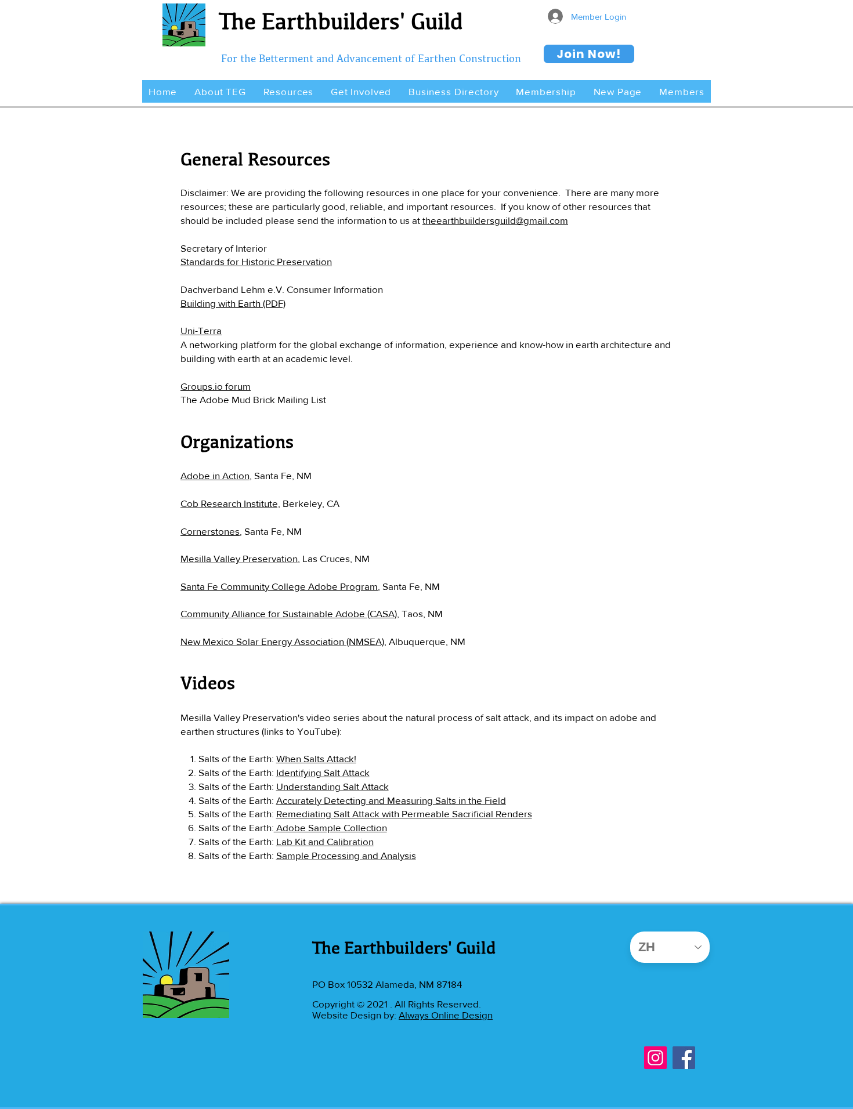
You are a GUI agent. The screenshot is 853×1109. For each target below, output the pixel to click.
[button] (220, 91)
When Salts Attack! (316, 758)
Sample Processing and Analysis (346, 855)
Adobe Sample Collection (330, 827)
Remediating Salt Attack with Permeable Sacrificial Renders (404, 813)
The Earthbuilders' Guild (341, 21)
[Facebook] (684, 1057)
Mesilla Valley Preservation (239, 558)
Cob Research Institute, (230, 503)
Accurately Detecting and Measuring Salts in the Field (391, 800)
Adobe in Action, (216, 475)
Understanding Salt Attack (332, 786)
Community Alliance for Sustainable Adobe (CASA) (288, 613)
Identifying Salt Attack (323, 772)
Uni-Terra (201, 330)
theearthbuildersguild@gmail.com (495, 220)
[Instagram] (655, 1057)
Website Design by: (355, 1014)
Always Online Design (446, 1014)
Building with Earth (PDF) (232, 303)
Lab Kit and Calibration (325, 841)
